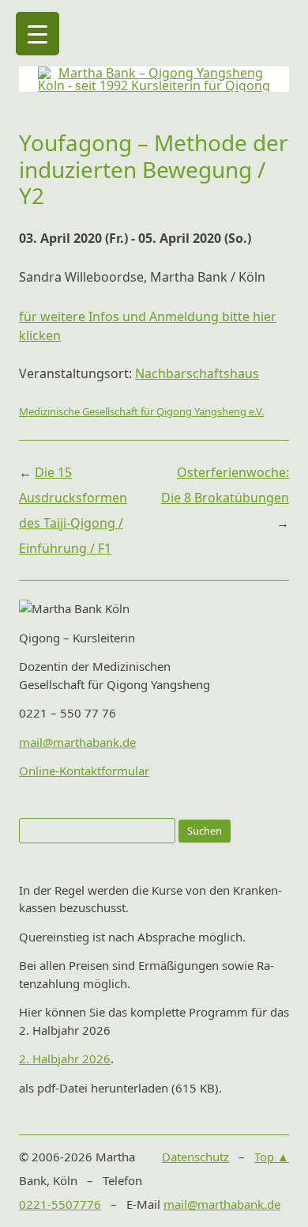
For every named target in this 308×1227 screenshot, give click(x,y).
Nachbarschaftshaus (197, 373)
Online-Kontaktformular (84, 770)
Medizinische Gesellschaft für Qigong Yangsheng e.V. (141, 411)
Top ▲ (271, 1157)
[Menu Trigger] (37, 33)
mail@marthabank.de (77, 742)
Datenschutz (195, 1157)
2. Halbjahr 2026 (65, 1058)
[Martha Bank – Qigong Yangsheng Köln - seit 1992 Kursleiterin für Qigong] (154, 85)
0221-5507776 (60, 1204)
